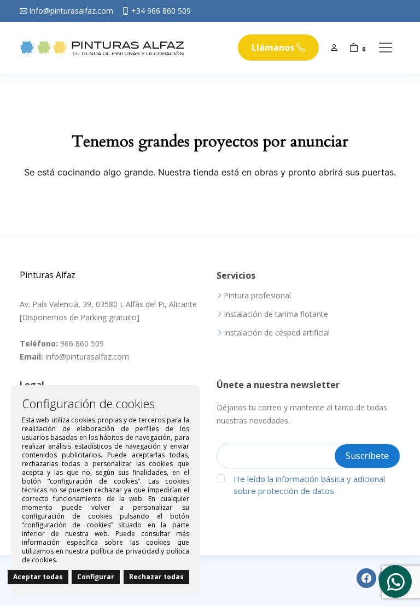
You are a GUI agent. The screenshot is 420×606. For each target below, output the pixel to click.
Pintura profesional (257, 295)
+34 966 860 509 (161, 11)
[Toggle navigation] (385, 47)
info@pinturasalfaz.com (71, 11)
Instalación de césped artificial (277, 333)
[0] (353, 47)
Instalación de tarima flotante (276, 314)
